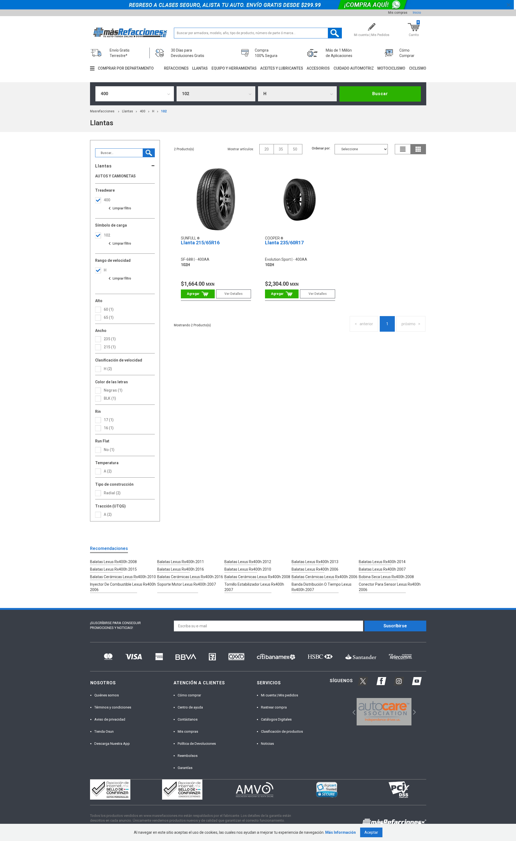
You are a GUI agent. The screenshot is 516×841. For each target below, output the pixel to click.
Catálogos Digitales (276, 719)
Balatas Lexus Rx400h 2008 (113, 562)
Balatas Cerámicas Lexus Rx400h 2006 (324, 577)
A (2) (108, 514)
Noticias (267, 744)
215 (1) (110, 347)
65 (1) (109, 317)
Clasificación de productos (282, 731)
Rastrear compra (274, 707)
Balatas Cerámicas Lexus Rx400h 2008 (257, 577)
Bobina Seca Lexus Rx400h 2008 (386, 577)
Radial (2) (112, 493)
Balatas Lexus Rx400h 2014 (382, 562)
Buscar (380, 93)
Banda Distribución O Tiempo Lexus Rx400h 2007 (322, 587)
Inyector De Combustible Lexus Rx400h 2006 (123, 587)
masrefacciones (102, 111)
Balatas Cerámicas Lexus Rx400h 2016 (190, 577)
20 (266, 149)
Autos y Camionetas (115, 176)
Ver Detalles (233, 294)
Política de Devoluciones (197, 744)
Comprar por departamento (126, 68)
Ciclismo (417, 68)
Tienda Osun (104, 731)
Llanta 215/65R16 (200, 242)
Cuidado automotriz (354, 68)
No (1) (109, 450)
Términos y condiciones (112, 707)
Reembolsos (188, 756)
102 (164, 111)
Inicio (417, 13)
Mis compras (397, 13)
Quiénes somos (106, 695)
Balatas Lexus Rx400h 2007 (382, 569)
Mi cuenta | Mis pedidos (279, 695)
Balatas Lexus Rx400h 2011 (180, 562)
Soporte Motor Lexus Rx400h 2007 (186, 584)
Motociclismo (391, 68)
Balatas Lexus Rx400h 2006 (315, 569)
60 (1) (109, 309)
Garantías (185, 768)
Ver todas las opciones (119, 208)
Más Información (340, 832)
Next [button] (413, 711)
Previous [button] (352, 711)
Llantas (200, 68)
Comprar (197, 293)
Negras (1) (113, 390)
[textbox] (258, 33)
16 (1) (109, 428)
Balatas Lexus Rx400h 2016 (180, 569)
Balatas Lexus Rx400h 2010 (247, 569)
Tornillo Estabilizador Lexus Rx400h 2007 (254, 587)
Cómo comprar (189, 695)
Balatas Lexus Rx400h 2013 (315, 562)
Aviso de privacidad (109, 719)
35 (281, 149)
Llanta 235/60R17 (284, 242)
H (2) (108, 369)
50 (295, 149)
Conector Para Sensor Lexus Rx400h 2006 (390, 587)
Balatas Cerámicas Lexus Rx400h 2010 (123, 577)
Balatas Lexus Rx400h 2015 (113, 569)
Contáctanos (188, 719)
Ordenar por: (321, 148)
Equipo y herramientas (234, 68)
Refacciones (176, 68)
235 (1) (110, 339)
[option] (384, 711)
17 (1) (109, 420)
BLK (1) (110, 398)
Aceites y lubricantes (281, 68)
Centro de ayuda (190, 707)
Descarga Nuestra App (112, 744)
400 (142, 111)
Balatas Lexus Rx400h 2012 (247, 562)
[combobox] (134, 93)
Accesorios (318, 68)
